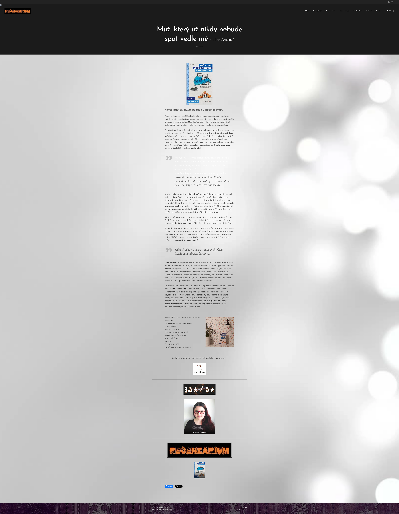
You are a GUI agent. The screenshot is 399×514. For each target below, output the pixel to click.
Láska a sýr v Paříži (211, 301)
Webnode (168, 510)
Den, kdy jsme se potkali (208, 304)
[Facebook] (389, 2)
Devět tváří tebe (190, 304)
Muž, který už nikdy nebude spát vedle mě (206, 286)
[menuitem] (307, 11)
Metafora (220, 358)
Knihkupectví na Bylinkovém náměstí (186, 301)
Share (170, 486)
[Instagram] (392, 2)
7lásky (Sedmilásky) (178, 289)
